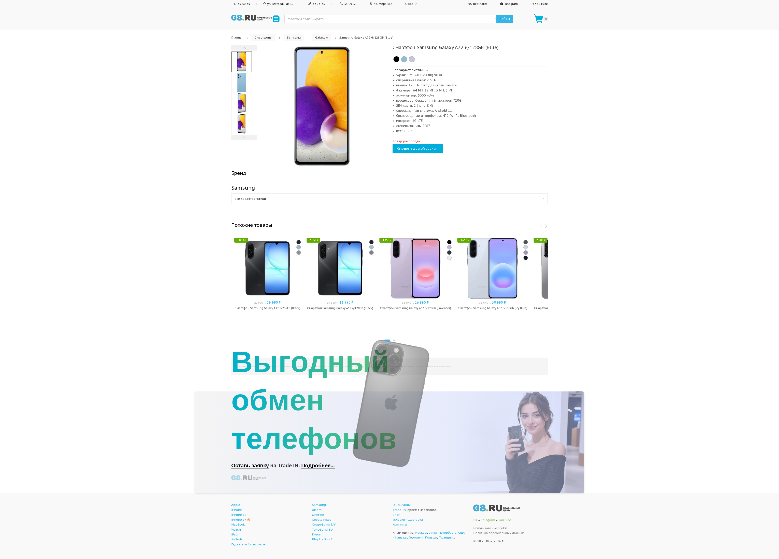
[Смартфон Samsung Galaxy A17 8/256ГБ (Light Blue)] (298, 247)
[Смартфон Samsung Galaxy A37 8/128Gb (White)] (449, 258)
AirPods (236, 539)
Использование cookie (490, 528)
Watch (236, 529)
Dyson (316, 534)
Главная (237, 37)
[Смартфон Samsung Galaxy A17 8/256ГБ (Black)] (298, 242)
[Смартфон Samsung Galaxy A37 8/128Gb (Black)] (449, 242)
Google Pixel (321, 519)
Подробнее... (318, 465)
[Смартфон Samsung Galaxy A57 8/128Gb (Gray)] (525, 242)
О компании (402, 505)
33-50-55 (244, 4)
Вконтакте (480, 4)
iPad (234, 534)
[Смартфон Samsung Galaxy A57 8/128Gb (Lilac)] (525, 252)
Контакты (400, 524)
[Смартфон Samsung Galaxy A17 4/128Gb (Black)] (371, 242)
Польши (431, 537)
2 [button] (394, 340)
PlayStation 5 (322, 539)
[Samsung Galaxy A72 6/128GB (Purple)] (412, 59)
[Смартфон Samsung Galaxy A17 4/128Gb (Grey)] (371, 252)
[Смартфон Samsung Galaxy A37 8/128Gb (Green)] (449, 252)
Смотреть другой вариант (418, 148)
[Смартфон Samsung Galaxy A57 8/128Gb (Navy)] (525, 258)
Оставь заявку (250, 465)
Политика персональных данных (498, 533)
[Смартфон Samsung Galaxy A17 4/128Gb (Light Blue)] (371, 247)
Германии (416, 537)
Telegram (511, 4)
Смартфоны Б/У (324, 524)
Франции (446, 537)
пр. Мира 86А (383, 4)
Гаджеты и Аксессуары (248, 544)
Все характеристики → (411, 70)
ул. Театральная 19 (280, 4)
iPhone (236, 510)
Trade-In (399, 510)
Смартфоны (263, 37)
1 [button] (387, 340)
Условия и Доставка (408, 519)
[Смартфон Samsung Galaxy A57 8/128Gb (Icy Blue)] (525, 247)
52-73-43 (319, 4)
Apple (235, 505)
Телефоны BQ (322, 529)
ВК (475, 520)
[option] (322, 106)
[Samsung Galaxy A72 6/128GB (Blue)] (404, 59)
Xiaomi (317, 510)
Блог (396, 515)
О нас (409, 4)
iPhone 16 (238, 515)
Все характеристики (250, 199)
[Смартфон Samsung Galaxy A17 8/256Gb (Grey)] (298, 252)
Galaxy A (321, 37)
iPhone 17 (238, 519)
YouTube (541, 4)
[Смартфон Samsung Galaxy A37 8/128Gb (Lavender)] (449, 247)
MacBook (238, 524)
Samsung (294, 37)
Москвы (421, 532)
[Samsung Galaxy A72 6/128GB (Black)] (396, 59)
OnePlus (318, 515)
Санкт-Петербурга (443, 532)
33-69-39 (350, 4)
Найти (504, 19)
